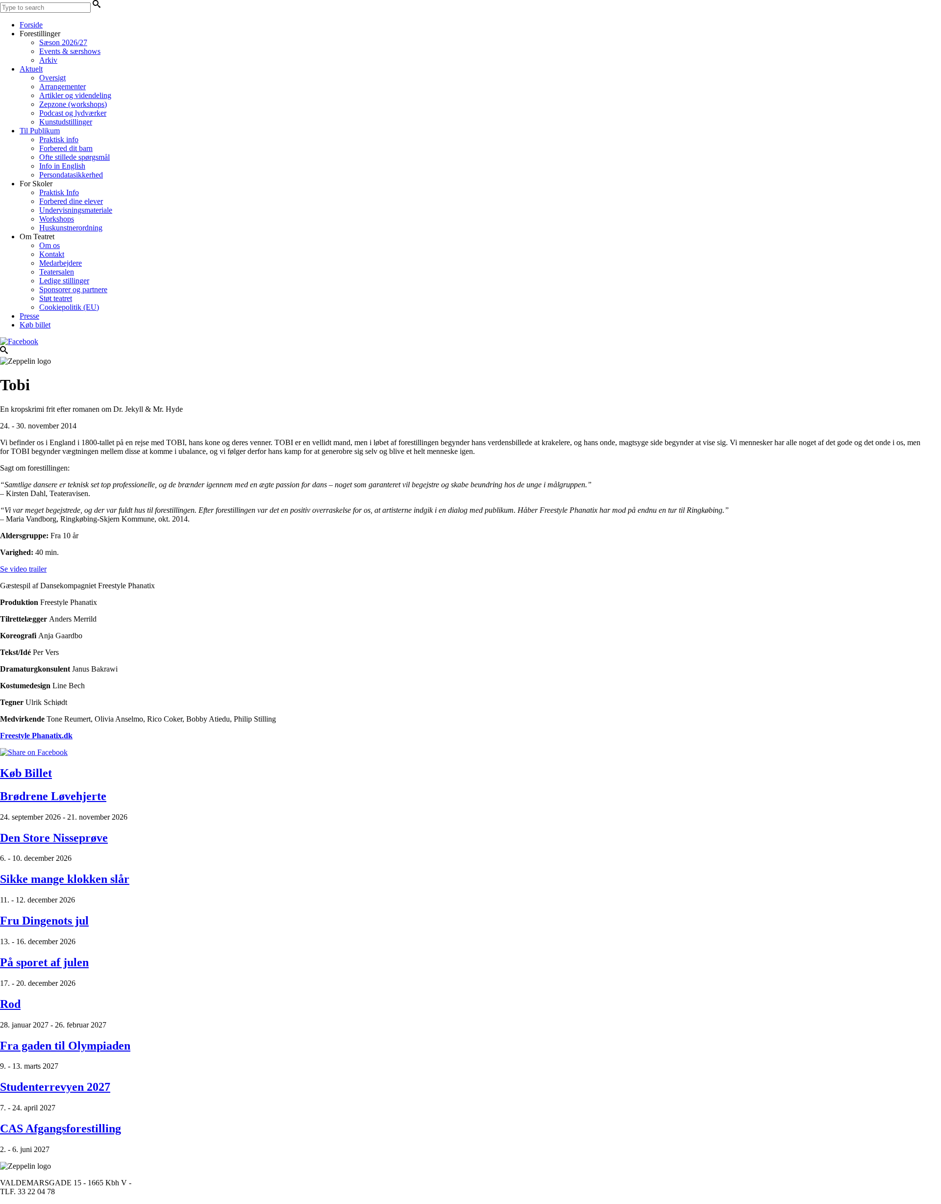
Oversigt (52, 78)
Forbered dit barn (66, 148)
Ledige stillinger (64, 280)
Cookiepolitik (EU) (69, 307)
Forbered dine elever (71, 201)
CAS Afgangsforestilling (60, 1128)
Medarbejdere (60, 263)
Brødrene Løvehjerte (53, 796)
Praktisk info (58, 139)
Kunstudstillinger (65, 122)
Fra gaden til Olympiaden (65, 1045)
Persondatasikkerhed (71, 175)
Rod (10, 1004)
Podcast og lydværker (72, 113)
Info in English (62, 166)
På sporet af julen (44, 962)
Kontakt (51, 254)
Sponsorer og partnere (73, 289)
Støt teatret (55, 298)
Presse (29, 316)
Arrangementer (62, 86)
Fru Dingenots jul (44, 920)
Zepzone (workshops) (73, 104)
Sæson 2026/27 (63, 42)
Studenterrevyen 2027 (55, 1086)
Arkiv (48, 60)
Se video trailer (23, 569)
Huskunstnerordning (70, 228)
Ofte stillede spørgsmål (74, 157)
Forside (31, 25)
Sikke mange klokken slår (64, 879)
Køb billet (35, 325)
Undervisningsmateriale (75, 210)
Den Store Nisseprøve (54, 837)
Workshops (56, 219)
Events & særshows (69, 51)
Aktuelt (31, 69)
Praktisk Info (59, 192)
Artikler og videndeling (75, 95)
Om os (49, 245)
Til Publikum (40, 130)
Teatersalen (56, 272)
